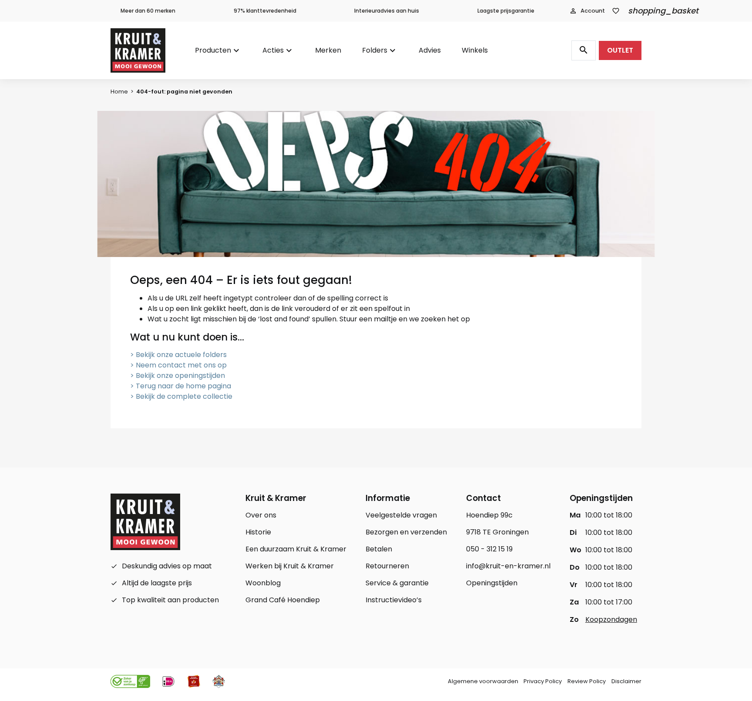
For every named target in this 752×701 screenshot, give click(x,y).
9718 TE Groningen (497, 532)
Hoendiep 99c (489, 515)
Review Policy (586, 681)
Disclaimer (626, 681)
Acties (273, 50)
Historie (258, 532)
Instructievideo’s (394, 600)
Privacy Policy (543, 681)
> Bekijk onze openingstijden (177, 376)
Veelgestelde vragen (401, 515)
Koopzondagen (611, 619)
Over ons (260, 515)
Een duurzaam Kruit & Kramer (295, 549)
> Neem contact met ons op (178, 365)
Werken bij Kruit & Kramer (289, 566)
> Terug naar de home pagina (180, 386)
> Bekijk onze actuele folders (178, 355)
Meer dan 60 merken (148, 10)
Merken (328, 50)
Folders (374, 50)
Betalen (379, 549)
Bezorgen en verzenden (406, 532)
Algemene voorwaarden (483, 681)
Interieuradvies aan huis (386, 10)
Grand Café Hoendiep (282, 600)
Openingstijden (491, 583)
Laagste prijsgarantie (505, 10)
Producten (213, 50)
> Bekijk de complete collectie (181, 396)
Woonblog (263, 583)
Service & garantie (397, 583)
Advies (430, 50)
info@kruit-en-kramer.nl (508, 566)
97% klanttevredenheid (265, 10)
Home (119, 91)
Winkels (475, 50)
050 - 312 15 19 (489, 549)
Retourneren (387, 566)
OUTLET (620, 50)
